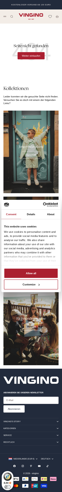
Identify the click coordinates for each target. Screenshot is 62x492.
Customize (29, 284)
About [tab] (51, 214)
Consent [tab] (11, 214)
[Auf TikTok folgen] (47, 466)
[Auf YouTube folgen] (39, 466)
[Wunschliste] (50, 16)
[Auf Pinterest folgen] (31, 466)
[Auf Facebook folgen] (14, 466)
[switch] (7, 487)
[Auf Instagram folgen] (22, 466)
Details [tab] (31, 214)
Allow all (31, 273)
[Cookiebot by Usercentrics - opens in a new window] (43, 204)
